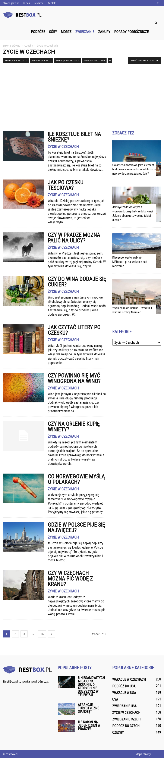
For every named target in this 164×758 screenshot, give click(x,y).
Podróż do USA (124, 686)
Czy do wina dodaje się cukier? (77, 282)
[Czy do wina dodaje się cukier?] (23, 291)
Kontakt (52, 2)
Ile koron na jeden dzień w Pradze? (89, 725)
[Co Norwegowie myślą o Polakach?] (23, 488)
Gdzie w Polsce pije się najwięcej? (76, 527)
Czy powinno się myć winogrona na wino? (74, 378)
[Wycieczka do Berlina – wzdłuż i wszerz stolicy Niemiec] (136, 296)
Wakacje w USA (124, 693)
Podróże (38, 31)
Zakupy (104, 31)
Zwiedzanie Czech (94, 60)
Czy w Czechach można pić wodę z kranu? (70, 578)
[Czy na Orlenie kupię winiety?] (23, 436)
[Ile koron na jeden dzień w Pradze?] (66, 726)
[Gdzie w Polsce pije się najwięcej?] (23, 537)
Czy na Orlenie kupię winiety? (74, 427)
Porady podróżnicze (131, 31)
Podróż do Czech (41, 60)
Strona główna (11, 2)
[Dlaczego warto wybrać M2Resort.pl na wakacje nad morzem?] (136, 250)
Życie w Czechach (63, 147)
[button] (156, 23)
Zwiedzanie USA (124, 706)
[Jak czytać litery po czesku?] (23, 339)
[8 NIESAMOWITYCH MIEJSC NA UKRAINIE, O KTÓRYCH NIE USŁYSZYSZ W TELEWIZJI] (66, 682)
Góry (53, 31)
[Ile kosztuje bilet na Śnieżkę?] (23, 146)
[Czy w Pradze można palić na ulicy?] (23, 247)
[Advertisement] (82, 95)
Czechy (118, 732)
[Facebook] (158, 3)
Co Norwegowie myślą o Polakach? (76, 479)
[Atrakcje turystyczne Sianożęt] (66, 709)
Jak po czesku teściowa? (65, 185)
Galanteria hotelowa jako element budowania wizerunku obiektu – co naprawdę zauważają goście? (134, 169)
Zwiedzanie (84, 31)
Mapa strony (143, 754)
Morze (66, 31)
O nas (26, 2)
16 (42, 634)
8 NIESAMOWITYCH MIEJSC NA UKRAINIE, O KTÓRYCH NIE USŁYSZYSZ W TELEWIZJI (91, 686)
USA (115, 699)
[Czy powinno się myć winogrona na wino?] (23, 387)
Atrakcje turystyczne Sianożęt (88, 708)
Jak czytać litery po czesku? (74, 330)
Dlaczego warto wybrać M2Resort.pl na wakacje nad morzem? (129, 262)
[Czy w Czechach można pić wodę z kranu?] (23, 585)
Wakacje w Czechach (67, 60)
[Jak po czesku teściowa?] (23, 194)
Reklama (39, 2)
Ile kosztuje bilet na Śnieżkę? (74, 137)
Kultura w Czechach (16, 60)
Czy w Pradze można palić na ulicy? (74, 238)
